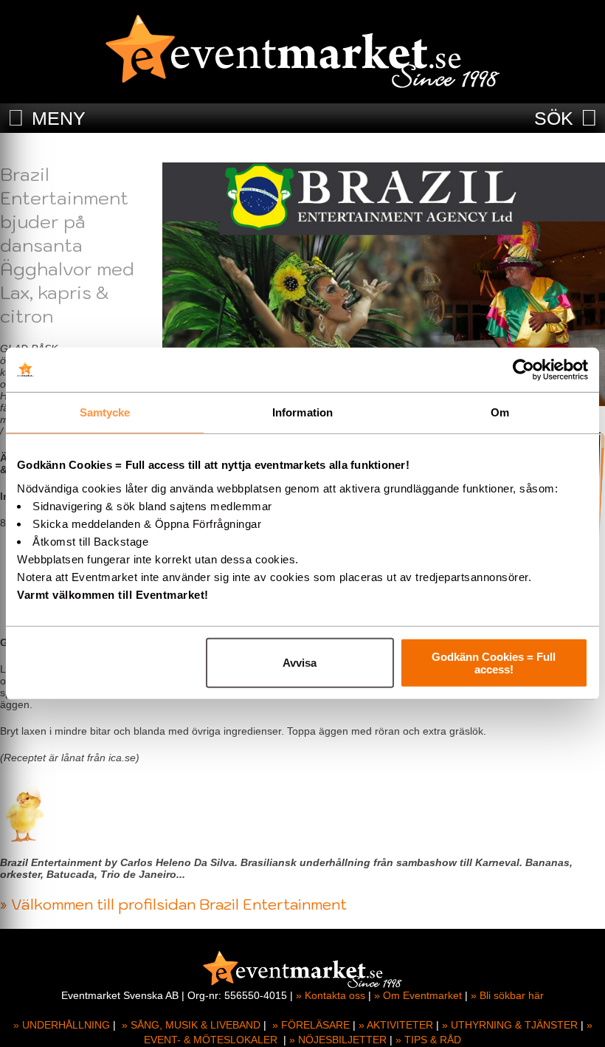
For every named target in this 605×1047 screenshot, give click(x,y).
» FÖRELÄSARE (311, 1025)
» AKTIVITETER (396, 1025)
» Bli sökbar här (507, 995)
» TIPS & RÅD (428, 1040)
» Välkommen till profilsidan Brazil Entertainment (173, 904)
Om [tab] (500, 412)
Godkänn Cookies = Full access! (494, 662)
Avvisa (300, 662)
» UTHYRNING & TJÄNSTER (510, 1025)
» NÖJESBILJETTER (338, 1040)
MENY (59, 118)
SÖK (553, 118)
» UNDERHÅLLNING (61, 1025)
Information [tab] (302, 412)
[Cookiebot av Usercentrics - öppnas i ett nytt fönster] (523, 370)
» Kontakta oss (330, 995)
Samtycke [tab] (105, 412)
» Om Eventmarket (418, 995)
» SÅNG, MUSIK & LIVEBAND (191, 1025)
